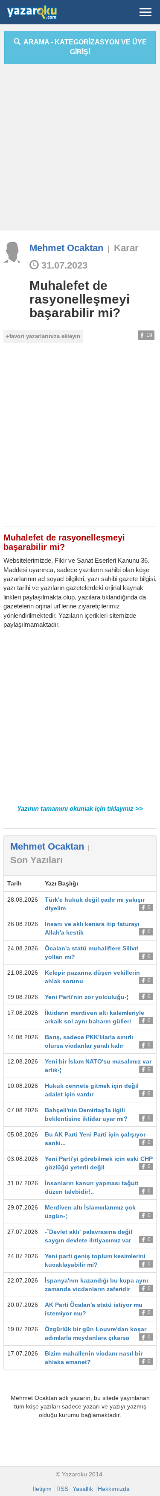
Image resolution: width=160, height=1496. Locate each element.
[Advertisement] (80, 150)
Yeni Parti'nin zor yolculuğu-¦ (86, 996)
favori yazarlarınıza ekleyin (44, 336)
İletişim (42, 1488)
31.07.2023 (63, 265)
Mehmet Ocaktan (66, 248)
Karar (126, 248)
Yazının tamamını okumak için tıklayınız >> (80, 808)
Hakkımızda (114, 1488)
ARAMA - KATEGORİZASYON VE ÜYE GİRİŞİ (83, 47)
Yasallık (83, 1488)
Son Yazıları (36, 860)
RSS (62, 1488)
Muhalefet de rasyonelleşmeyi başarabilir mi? (79, 299)
